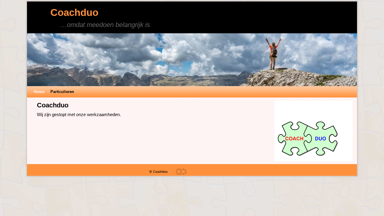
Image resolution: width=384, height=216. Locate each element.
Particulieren (62, 91)
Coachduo (74, 12)
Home (39, 91)
